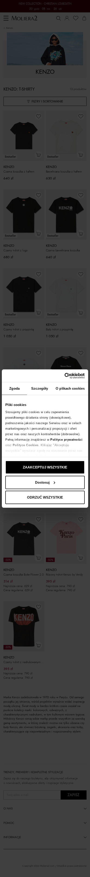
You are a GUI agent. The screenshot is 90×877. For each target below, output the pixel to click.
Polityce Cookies (26, 445)
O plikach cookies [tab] (70, 388)
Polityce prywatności (66, 439)
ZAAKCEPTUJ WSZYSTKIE (45, 467)
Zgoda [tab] (14, 388)
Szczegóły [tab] (39, 388)
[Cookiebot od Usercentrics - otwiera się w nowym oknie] (65, 376)
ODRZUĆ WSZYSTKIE (45, 497)
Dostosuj (42, 482)
